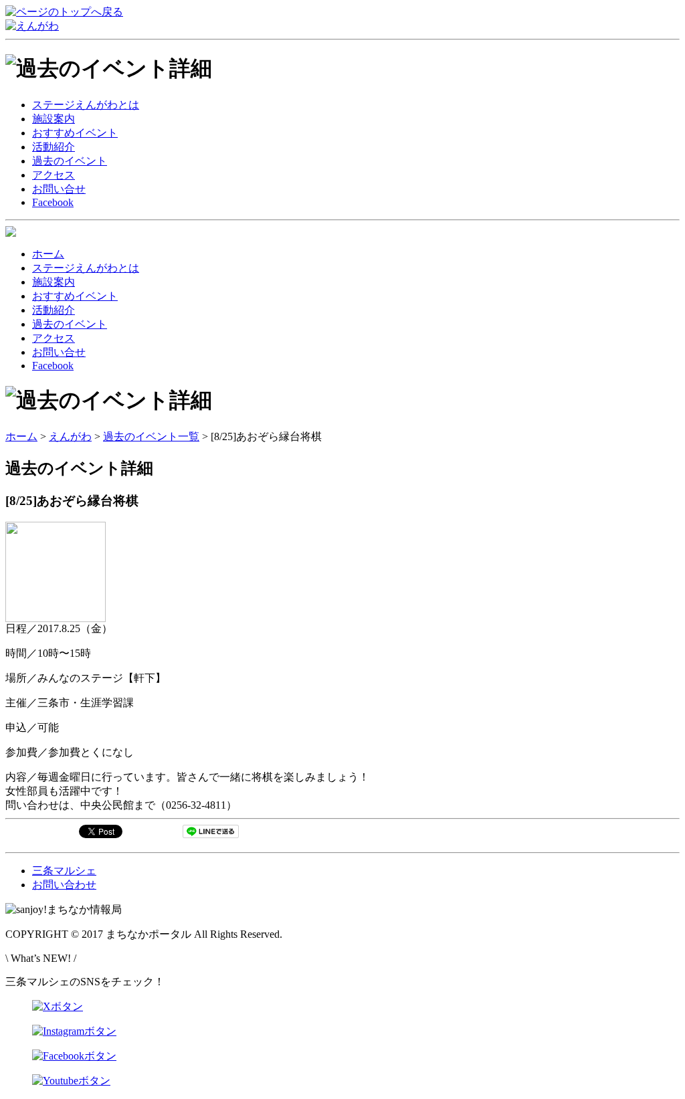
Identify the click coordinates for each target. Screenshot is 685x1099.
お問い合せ (59, 189)
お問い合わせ (64, 884)
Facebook (53, 202)
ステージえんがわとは (85, 104)
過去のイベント (69, 161)
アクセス (53, 175)
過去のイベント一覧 (151, 436)
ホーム (48, 254)
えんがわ (70, 436)
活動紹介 (53, 147)
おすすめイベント (75, 132)
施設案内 (53, 118)
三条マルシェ (64, 870)
